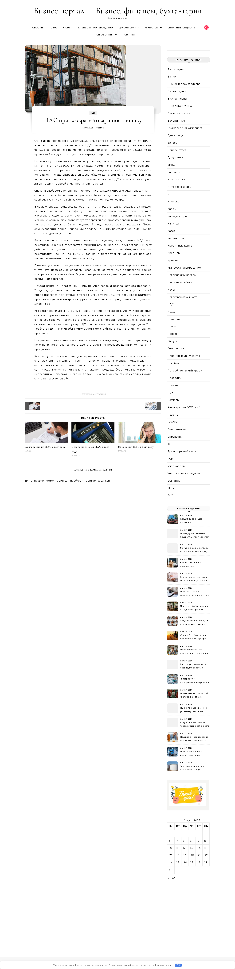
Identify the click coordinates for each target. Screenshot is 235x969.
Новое (53, 27)
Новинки (129, 34)
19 (185, 855)
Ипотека (173, 201)
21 (199, 855)
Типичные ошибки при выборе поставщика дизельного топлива (192, 768)
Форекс (173, 488)
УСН (170, 458)
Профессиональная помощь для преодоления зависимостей (194, 651)
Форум (68, 27)
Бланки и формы (179, 113)
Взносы (173, 142)
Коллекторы (176, 238)
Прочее (173, 385)
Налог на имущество (182, 275)
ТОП (171, 444)
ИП (170, 194)
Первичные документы (184, 355)
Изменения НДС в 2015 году (136, 446)
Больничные (176, 120)
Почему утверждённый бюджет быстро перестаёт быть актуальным (194, 535)
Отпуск (173, 341)
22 (206, 855)
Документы (176, 157)
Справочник (105, 34)
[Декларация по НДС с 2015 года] (32, 406)
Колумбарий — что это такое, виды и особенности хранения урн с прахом (195, 724)
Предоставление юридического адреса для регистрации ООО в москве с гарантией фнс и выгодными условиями (194, 593)
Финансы (152, 27)
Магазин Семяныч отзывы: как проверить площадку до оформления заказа (194, 550)
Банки (172, 76)
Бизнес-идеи (177, 91)
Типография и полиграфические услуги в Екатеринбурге (194, 680)
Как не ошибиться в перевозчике (190, 564)
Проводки (175, 377)
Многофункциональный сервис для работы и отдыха (193, 666)
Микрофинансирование (184, 267)
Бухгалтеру (175, 135)
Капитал (173, 223)
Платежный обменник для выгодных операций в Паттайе (194, 608)
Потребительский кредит (186, 370)
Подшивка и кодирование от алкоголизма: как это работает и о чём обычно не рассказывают (194, 739)
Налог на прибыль (180, 282)
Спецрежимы (177, 429)
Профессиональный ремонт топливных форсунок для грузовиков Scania (194, 753)
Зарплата (174, 172)
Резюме (173, 414)
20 (192, 855)
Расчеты (173, 399)
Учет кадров (176, 466)
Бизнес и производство (95, 27)
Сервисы (174, 422)
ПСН (170, 392)
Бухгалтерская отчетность (186, 128)
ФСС (170, 495)
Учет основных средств (184, 473)
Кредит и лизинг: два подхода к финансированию (191, 520)
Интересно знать (179, 186)
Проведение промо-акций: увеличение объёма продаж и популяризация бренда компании (194, 695)
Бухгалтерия (127, 27)
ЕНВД (171, 164)
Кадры (172, 208)
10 (170, 847)
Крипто (173, 260)
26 (185, 862)
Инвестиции (176, 179)
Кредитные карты (180, 245)
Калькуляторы (177, 216)
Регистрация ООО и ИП (184, 407)
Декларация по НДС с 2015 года (45, 446)
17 (170, 855)
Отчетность (176, 348)
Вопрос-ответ (177, 150)
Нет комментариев (93, 394)
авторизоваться (99, 480)
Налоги (172, 289)
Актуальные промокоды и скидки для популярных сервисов (194, 622)
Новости (37, 27)
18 (178, 855)
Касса (171, 230)
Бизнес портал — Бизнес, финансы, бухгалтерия (117, 10)
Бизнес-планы (177, 98)
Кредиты (174, 253)
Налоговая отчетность (183, 297)
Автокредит (176, 69)
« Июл (171, 878)
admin (101, 127)
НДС (93, 113)
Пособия (173, 363)
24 (171, 862)
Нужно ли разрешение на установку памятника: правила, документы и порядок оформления (194, 709)
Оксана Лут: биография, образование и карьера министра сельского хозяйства (193, 637)
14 (199, 847)
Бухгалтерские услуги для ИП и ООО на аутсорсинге (194, 579)
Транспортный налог (182, 451)
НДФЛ (172, 311)
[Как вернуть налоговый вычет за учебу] (154, 406)
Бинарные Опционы (182, 27)
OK (178, 965)
